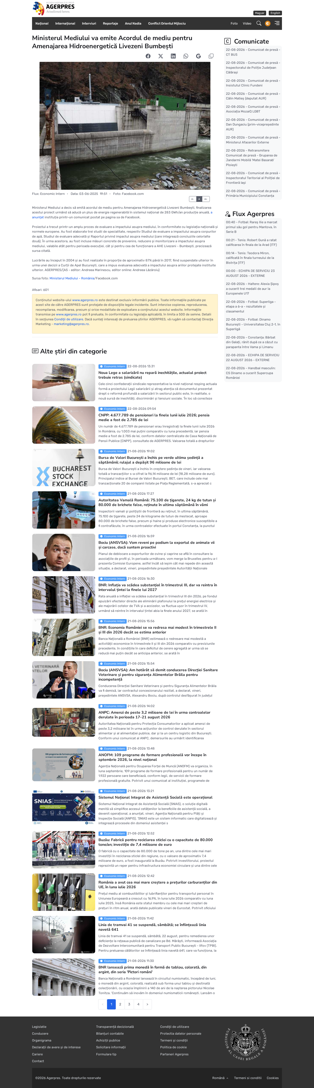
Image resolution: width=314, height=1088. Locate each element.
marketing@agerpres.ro (71, 324)
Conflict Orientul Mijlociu (167, 23)
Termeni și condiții (174, 1040)
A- (192, 199)
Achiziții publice (108, 1040)
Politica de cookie (173, 1047)
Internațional (65, 23)
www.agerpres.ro (85, 300)
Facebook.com (133, 194)
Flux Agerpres (253, 214)
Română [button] (218, 1078)
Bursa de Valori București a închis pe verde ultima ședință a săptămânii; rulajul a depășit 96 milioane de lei (150, 460)
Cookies (273, 1078)
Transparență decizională (115, 1027)
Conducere (40, 1033)
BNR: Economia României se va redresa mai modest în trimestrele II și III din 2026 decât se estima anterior (157, 630)
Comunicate (250, 41)
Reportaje (110, 23)
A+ (205, 199)
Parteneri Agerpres (174, 1054)
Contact (38, 1061)
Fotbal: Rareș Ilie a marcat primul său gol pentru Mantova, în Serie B (251, 227)
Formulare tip (106, 1054)
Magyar (259, 13)
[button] (275, 23)
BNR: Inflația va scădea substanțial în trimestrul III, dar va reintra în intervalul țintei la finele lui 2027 (157, 587)
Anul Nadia (133, 23)
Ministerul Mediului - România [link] (72, 278)
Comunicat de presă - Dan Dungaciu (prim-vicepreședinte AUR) (253, 124)
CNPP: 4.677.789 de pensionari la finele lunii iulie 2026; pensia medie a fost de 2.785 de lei (154, 417)
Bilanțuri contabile (110, 1033)
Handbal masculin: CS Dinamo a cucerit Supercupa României (251, 373)
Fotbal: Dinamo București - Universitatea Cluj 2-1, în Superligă (253, 324)
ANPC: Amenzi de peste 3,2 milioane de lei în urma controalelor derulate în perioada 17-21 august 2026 (154, 715)
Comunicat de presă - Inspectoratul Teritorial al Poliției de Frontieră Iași (253, 178)
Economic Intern (52, 194)
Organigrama (41, 1040)
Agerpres (53, 1078)
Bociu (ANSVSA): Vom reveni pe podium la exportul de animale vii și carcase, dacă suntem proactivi (156, 545)
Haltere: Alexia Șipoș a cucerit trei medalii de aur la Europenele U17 (252, 288)
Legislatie (39, 1027)
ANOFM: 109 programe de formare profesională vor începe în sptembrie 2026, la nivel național (152, 757)
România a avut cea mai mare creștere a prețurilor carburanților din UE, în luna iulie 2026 (157, 885)
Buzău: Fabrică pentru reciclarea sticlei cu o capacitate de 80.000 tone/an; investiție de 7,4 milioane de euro (155, 842)
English (275, 13)
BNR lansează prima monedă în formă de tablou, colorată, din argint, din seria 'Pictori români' (152, 969)
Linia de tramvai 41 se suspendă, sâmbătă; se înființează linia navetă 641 (152, 927)
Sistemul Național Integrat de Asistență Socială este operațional (155, 797)
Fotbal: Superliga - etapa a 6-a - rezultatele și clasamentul (251, 306)
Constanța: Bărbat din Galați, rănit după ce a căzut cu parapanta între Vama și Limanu (252, 342)
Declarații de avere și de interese (56, 1047)
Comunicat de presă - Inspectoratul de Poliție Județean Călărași (253, 67)
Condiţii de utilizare (68, 319)
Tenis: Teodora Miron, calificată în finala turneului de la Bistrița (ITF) (250, 257)
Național (41, 23)
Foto (234, 23)
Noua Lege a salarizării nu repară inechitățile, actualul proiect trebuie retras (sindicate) (152, 375)
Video (247, 23)
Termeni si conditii (248, 1078)
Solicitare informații (111, 1047)
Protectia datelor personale (180, 1033)
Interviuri (89, 23)
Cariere (37, 1054)
